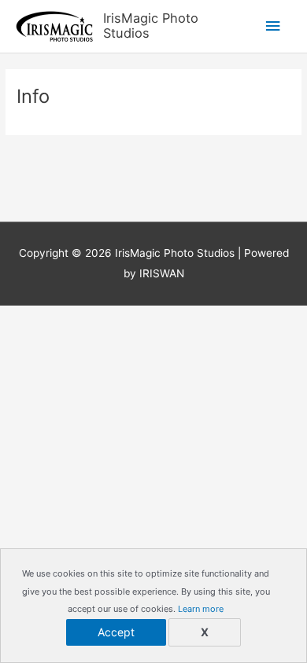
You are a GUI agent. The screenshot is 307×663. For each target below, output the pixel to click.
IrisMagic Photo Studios (150, 26)
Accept (116, 632)
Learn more (201, 608)
